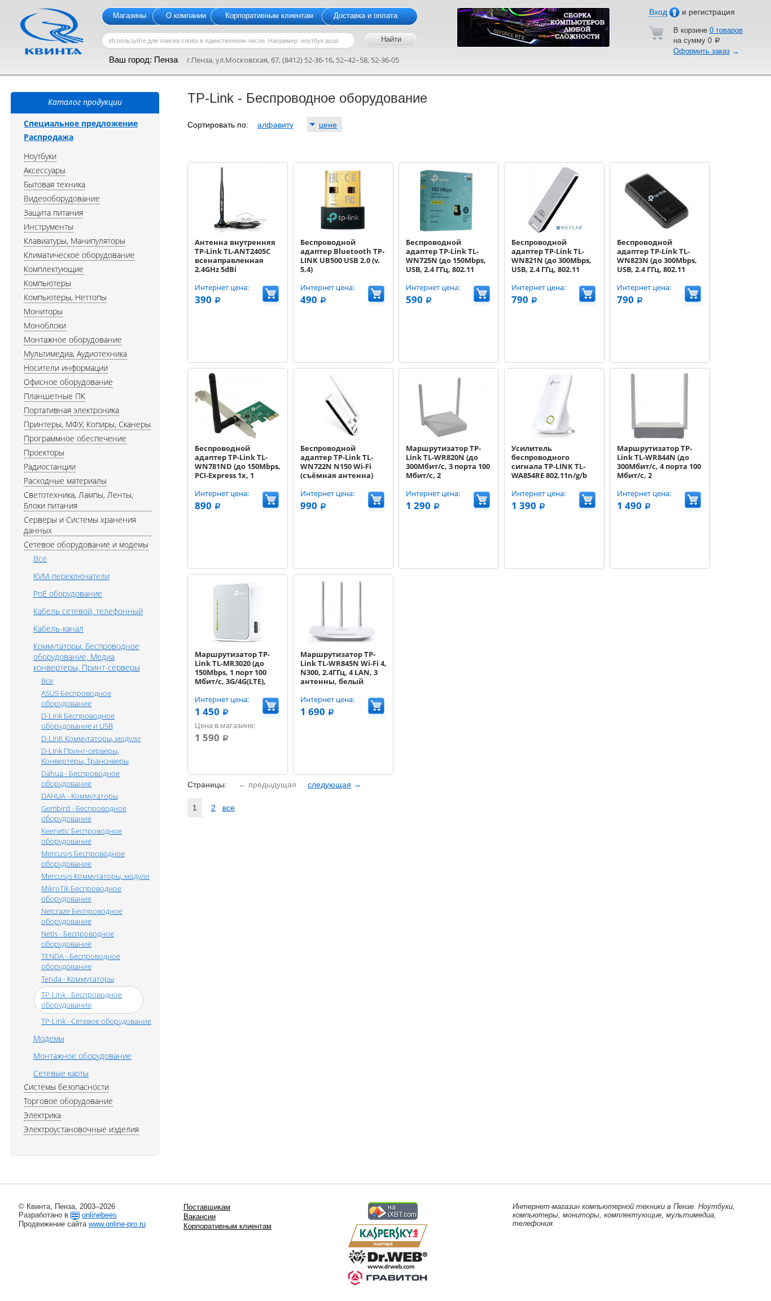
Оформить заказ (701, 51)
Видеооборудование (62, 198)
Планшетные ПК (54, 396)
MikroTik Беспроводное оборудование (81, 893)
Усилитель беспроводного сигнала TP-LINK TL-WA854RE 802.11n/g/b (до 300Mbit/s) (549, 466)
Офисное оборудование (68, 381)
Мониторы (43, 311)
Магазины (129, 15)
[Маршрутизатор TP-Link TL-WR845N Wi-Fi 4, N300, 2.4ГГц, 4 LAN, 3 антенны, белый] (342, 642)
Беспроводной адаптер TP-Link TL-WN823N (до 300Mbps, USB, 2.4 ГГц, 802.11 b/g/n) (657, 260)
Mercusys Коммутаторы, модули (95, 876)
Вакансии (199, 1216)
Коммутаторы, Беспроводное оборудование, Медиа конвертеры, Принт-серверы (86, 657)
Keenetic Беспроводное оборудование (81, 836)
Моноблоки (45, 325)
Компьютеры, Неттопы (65, 297)
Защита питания (53, 212)
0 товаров (726, 30)
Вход (658, 11)
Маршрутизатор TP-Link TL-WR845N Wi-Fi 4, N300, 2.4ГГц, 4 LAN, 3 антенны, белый (343, 667)
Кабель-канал (58, 628)
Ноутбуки (40, 156)
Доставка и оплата (365, 15)
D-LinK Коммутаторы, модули (91, 738)
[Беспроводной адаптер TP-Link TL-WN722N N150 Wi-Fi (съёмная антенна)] (342, 436)
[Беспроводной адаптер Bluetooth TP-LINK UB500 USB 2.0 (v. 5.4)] (342, 230)
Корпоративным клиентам (269, 15)
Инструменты (48, 226)
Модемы (48, 1038)
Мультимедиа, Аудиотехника (75, 353)
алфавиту (275, 124)
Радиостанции (50, 466)
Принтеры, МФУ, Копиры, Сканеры (87, 424)
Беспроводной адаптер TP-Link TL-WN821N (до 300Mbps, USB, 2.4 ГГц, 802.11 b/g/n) (551, 260)
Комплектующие (54, 269)
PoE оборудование (67, 593)
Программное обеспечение (75, 438)
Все (40, 558)
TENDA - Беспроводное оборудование (80, 961)
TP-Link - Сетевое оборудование (96, 1021)
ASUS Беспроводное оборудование (76, 698)
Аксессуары (44, 170)
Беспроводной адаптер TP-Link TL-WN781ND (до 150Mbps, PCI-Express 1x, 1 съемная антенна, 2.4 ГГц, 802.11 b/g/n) (238, 470)
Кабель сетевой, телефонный (88, 611)
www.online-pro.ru (117, 1224)
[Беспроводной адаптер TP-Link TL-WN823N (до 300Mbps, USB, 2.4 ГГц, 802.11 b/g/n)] (659, 230)
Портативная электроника (71, 410)
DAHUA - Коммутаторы (79, 796)
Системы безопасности (66, 1086)
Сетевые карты (61, 1073)
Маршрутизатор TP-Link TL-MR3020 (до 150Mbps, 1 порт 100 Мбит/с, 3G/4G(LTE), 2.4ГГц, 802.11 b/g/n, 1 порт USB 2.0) (233, 676)
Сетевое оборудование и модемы (86, 544)
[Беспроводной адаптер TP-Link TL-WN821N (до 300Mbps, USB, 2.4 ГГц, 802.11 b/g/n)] (553, 230)
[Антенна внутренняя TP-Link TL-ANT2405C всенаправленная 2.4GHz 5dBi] (237, 230)
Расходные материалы (65, 480)
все (228, 807)
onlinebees (99, 1215)
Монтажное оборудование (73, 339)
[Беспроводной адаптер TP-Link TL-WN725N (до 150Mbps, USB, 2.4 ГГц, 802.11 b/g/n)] (448, 230)
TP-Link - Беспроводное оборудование (81, 999)
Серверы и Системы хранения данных (80, 525)
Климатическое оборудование (79, 254)
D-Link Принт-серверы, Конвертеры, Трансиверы (85, 756)
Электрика (42, 1115)
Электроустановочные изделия (81, 1129)
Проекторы (44, 452)
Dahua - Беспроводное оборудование (80, 778)
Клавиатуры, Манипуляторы (74, 240)
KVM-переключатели (71, 576)
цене (328, 124)
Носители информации (66, 367)
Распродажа (48, 137)
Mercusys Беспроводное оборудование (83, 858)
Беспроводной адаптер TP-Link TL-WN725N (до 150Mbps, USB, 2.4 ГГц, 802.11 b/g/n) (446, 260)
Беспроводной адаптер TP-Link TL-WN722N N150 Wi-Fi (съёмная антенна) (336, 461)
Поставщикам (206, 1207)
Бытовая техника (54, 184)
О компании (186, 15)
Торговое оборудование (68, 1101)
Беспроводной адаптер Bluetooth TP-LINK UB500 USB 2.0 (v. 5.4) (342, 255)
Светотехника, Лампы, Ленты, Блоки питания (78, 500)
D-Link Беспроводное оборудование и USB (78, 721)
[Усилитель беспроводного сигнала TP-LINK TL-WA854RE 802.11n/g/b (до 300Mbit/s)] (553, 436)
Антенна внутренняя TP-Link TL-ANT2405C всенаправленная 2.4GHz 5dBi (235, 255)
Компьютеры (47, 283)
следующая (329, 784)
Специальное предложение (81, 123)
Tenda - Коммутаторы (77, 979)
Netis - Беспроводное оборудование (77, 938)
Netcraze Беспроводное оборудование (81, 916)
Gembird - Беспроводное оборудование (83, 813)
